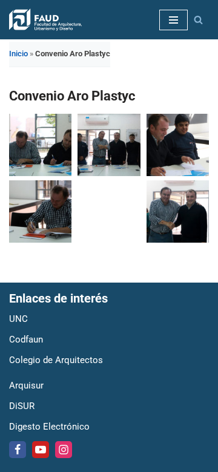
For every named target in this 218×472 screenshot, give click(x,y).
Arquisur (26, 385)
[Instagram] (63, 449)
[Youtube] (40, 449)
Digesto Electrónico (49, 426)
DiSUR (22, 406)
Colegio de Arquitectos (56, 360)
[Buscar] (198, 19)
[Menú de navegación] (173, 20)
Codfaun (26, 339)
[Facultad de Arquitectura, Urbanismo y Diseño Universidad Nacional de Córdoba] (45, 19)
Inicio (18, 53)
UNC (18, 318)
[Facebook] (17, 449)
